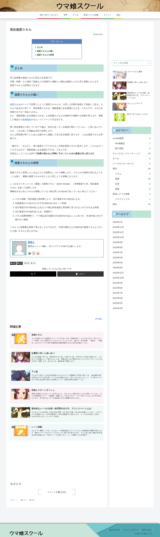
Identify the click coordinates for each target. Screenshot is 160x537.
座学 (20, 263)
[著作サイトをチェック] (29, 253)
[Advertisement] (57, 297)
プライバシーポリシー (131, 530)
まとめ (40, 47)
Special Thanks (114, 530)
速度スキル (15, 104)
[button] (80, 274)
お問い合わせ (146, 530)
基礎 (14, 263)
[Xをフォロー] (33, 253)
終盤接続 (27, 119)
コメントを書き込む (56, 492)
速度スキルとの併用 (45, 55)
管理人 (31, 242)
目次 (53, 41)
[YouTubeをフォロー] (38, 253)
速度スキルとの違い (45, 51)
